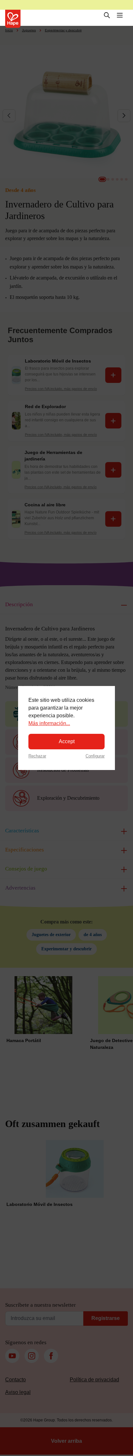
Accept (67, 741)
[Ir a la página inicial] (13, 19)
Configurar (95, 756)
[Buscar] (107, 15)
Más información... (49, 723)
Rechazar (37, 756)
